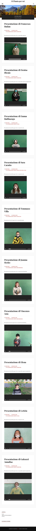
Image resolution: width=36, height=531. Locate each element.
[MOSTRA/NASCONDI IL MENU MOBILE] (2, 3)
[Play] (5, 59)
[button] (15, 49)
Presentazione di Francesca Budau (17, 25)
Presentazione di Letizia (15, 410)
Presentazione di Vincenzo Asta (16, 312)
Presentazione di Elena (15, 362)
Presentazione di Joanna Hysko (15, 261)
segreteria (7, 30)
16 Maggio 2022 (14, 30)
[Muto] (24, 59)
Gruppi (15, 31)
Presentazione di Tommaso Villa (17, 210)
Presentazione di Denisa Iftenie (15, 71)
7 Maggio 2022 (14, 414)
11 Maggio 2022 (14, 215)
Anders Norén (24, 528)
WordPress (15, 528)
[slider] (15, 105)
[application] (15, 48)
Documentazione (10, 31)
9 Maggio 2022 (14, 317)
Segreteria (19, 31)
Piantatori (19, 216)
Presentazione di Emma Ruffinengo (15, 117)
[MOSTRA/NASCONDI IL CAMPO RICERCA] (33, 3)
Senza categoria (20, 170)
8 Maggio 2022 (14, 366)
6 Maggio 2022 (14, 465)
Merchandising (20, 267)
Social (25, 170)
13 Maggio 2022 (14, 122)
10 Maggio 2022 (14, 266)
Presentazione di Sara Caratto (14, 163)
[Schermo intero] (25, 59)
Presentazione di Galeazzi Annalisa (16, 460)
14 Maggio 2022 (14, 76)
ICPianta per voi (18, 1)
